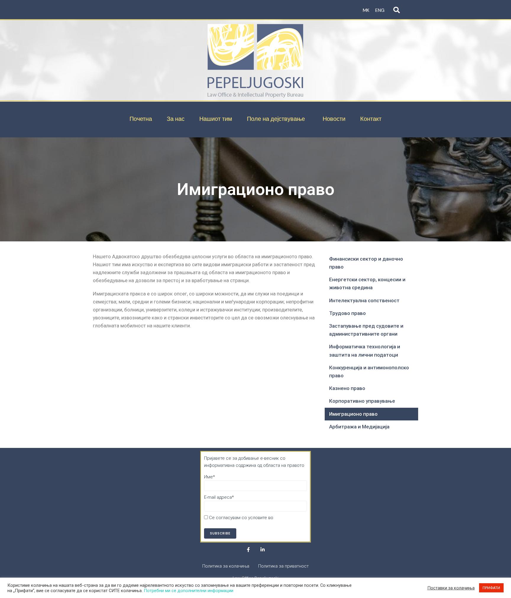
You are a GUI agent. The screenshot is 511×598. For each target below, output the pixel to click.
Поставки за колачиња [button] (451, 588)
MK (366, 10)
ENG (379, 10)
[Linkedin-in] (263, 549)
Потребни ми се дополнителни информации (188, 590)
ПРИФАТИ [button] (491, 588)
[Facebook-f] (248, 549)
